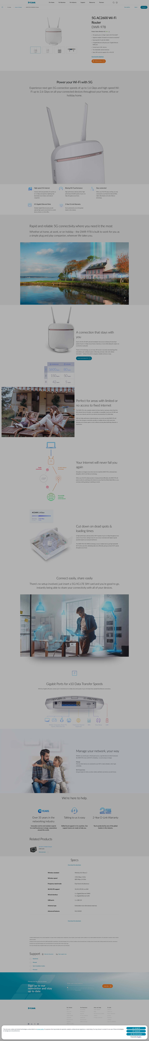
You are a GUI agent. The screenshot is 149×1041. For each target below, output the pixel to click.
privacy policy (40, 1029)
